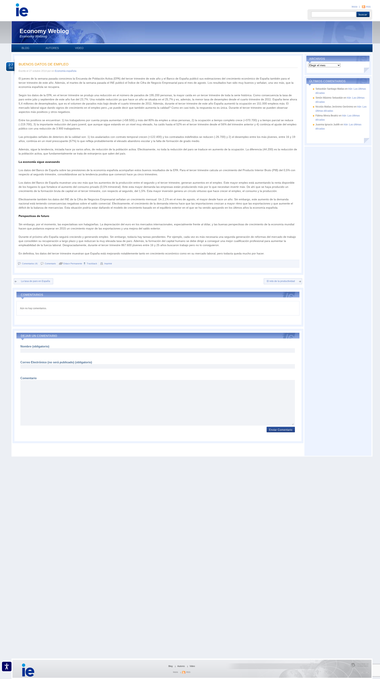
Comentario (50, 263)
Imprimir (108, 263)
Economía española (65, 71)
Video (79, 48)
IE (45, 12)
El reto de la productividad (281, 281)
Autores (52, 48)
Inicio (354, 6)
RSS (368, 7)
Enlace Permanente (72, 263)
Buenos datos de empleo (43, 64)
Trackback (92, 263)
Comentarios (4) (30, 263)
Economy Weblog (44, 31)
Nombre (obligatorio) (34, 346)
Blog (25, 48)
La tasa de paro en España (35, 281)
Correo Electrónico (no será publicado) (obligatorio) (56, 362)
